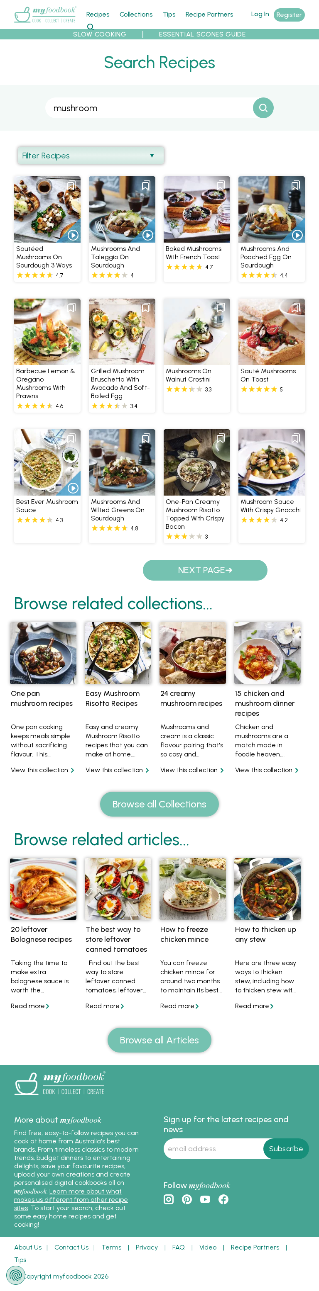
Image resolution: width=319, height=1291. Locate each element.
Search (90, 27)
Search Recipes (159, 62)
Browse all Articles (159, 1040)
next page (201, 570)
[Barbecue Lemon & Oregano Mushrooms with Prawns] (47, 360)
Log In (260, 14)
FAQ (178, 1247)
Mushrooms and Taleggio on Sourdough (115, 257)
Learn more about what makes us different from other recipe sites (71, 1199)
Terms (111, 1247)
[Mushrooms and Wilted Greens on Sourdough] (122, 491)
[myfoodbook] (60, 1097)
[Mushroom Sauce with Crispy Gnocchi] (271, 491)
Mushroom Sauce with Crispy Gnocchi (270, 506)
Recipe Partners (209, 14)
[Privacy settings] (15, 1275)
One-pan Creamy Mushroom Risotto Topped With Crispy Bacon (195, 514)
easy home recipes (62, 1216)
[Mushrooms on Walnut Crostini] (197, 360)
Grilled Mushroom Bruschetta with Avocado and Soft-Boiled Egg (120, 383)
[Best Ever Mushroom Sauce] (47, 491)
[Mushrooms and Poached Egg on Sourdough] (271, 238)
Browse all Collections (159, 804)
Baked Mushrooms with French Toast (193, 253)
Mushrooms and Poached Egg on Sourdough (266, 257)
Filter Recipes (46, 155)
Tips (169, 14)
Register (289, 15)
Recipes (98, 14)
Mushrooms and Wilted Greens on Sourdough (118, 510)
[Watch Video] (68, 230)
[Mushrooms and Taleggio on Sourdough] (122, 238)
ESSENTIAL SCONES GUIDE (202, 34)
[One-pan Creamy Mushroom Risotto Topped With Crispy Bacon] (197, 491)
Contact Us (71, 1247)
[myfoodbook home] (45, 24)
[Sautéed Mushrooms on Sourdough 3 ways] (47, 238)
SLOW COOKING (99, 34)
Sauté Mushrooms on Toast (268, 375)
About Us (28, 1247)
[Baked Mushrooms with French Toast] (197, 238)
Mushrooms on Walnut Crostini (188, 375)
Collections (136, 14)
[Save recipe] (71, 185)
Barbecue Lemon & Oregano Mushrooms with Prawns (45, 383)
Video (207, 1247)
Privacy (147, 1247)
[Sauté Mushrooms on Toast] (271, 360)
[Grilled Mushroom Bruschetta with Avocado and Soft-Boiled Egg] (122, 360)
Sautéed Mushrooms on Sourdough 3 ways (44, 257)
